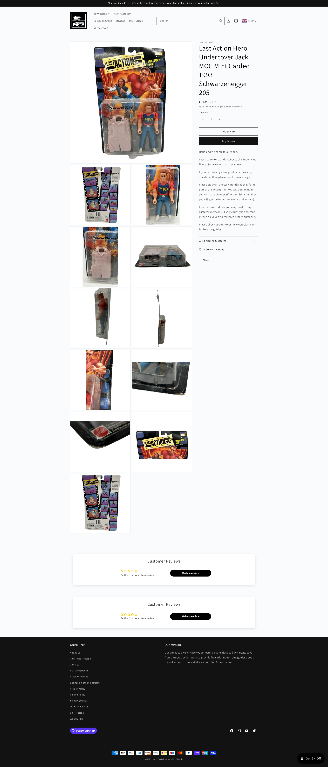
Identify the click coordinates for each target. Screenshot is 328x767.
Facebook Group (79, 676)
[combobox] (190, 21)
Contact (74, 664)
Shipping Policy (78, 700)
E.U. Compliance (79, 670)
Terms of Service (79, 706)
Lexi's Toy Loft (158, 759)
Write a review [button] (191, 573)
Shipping (216, 106)
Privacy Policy (77, 688)
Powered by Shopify (174, 759)
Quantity (203, 112)
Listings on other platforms (85, 682)
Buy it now (228, 141)
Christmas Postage (80, 658)
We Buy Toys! (77, 718)
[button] (102, 13)
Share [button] (206, 260)
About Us (75, 652)
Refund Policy (77, 694)
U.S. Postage (77, 712)
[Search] (220, 21)
